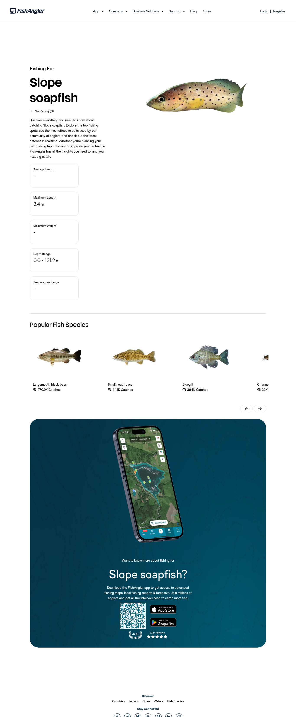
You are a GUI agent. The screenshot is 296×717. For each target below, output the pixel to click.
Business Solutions (146, 11)
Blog (193, 11)
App (96, 11)
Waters (158, 701)
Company (116, 11)
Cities (146, 701)
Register (279, 11)
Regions (133, 701)
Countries (118, 701)
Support (175, 11)
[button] (246, 408)
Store (207, 11)
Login (264, 11)
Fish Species (175, 701)
